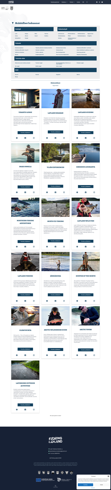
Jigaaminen (90, 33)
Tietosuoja (93, 487)
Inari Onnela (25, 166)
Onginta (89, 35)
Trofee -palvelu (39, 52)
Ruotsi (37, 74)
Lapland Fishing (25, 276)
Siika (36, 33)
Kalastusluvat (59, 50)
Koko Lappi (59, 66)
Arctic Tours (86, 329)
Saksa (78, 74)
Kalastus (64, 2)
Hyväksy (86, 484)
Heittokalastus (81, 33)
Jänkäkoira (55, 276)
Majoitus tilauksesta (82, 54)
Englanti (58, 74)
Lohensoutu (61, 33)
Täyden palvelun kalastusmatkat (44, 47)
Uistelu (60, 38)
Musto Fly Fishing (55, 221)
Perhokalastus (71, 33)
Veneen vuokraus (40, 50)
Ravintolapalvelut (60, 52)
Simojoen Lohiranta (85, 167)
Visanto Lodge (25, 112)
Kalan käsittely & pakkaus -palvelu (85, 50)
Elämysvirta (25, 330)
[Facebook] (97, 2)
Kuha (16, 35)
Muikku (46, 35)
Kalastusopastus (19, 47)
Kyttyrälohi (17, 38)
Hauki (36, 35)
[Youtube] (102, 2)
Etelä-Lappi (38, 66)
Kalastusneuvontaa (61, 47)
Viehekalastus (61, 35)
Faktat (71, 2)
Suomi (16, 74)
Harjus (26, 33)
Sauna (16, 54)
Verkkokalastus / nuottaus (72, 39)
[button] (108, 476)
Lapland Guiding (85, 112)
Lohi (16, 33)
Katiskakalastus (82, 35)
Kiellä (101, 484)
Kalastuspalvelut (55, 2)
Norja (16, 76)
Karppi (26, 38)
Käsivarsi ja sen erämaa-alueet (22, 63)
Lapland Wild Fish (85, 221)
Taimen (46, 33)
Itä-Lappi (17, 66)
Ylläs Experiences (55, 167)
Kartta (78, 2)
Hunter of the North (86, 276)
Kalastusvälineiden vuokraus (84, 47)
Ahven (26, 35)
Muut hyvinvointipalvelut (62, 54)
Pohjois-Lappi (80, 63)
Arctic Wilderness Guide (55, 330)
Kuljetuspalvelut (40, 54)
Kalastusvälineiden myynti (21, 50)
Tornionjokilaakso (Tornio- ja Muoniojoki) (63, 63)
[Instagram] (99, 2)
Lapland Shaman (55, 113)
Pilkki (69, 35)
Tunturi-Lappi (39, 63)
